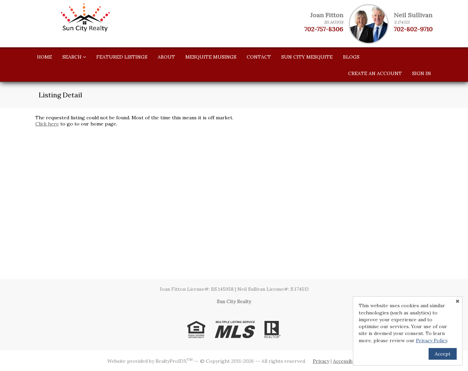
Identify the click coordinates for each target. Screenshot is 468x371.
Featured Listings (121, 57)
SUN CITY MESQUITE (307, 57)
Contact (259, 57)
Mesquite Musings (210, 57)
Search (72, 57)
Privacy (321, 361)
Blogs (351, 57)
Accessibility (347, 361)
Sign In (421, 73)
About (166, 57)
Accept (443, 354)
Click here (47, 124)
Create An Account (375, 73)
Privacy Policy (431, 340)
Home (44, 57)
